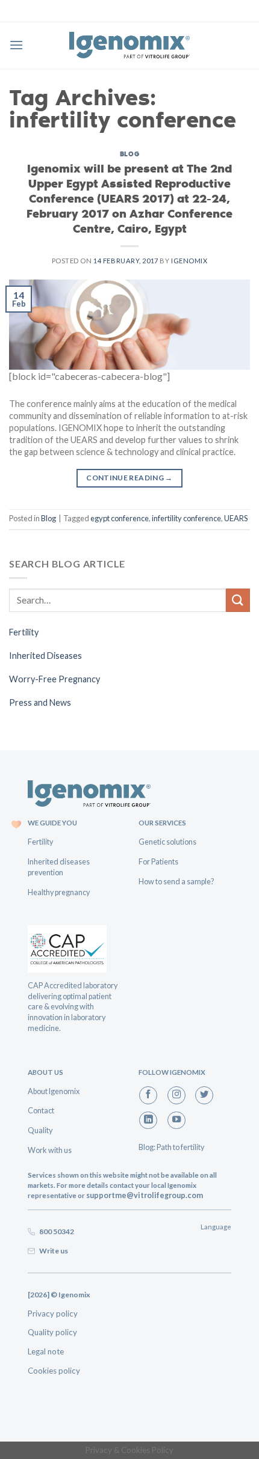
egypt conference (119, 518)
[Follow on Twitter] (204, 1095)
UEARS (236, 518)
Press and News (40, 702)
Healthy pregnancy (59, 892)
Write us (52, 1250)
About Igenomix (54, 1091)
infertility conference (186, 518)
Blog (129, 153)
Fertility (24, 632)
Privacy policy (53, 1313)
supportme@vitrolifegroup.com (144, 1195)
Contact (41, 1110)
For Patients (158, 861)
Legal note (46, 1351)
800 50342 (55, 1231)
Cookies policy (54, 1370)
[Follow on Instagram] (176, 1095)
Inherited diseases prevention (59, 867)
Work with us (50, 1150)
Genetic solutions (167, 841)
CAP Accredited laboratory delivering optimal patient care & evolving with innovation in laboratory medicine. (72, 1006)
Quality (40, 1130)
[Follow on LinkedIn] (148, 1121)
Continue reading (129, 477)
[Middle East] (129, 45)
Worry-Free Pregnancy (54, 679)
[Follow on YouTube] (176, 1121)
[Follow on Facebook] (148, 1095)
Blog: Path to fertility (171, 1147)
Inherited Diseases (45, 655)
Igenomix (189, 261)
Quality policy (52, 1332)
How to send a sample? (176, 881)
